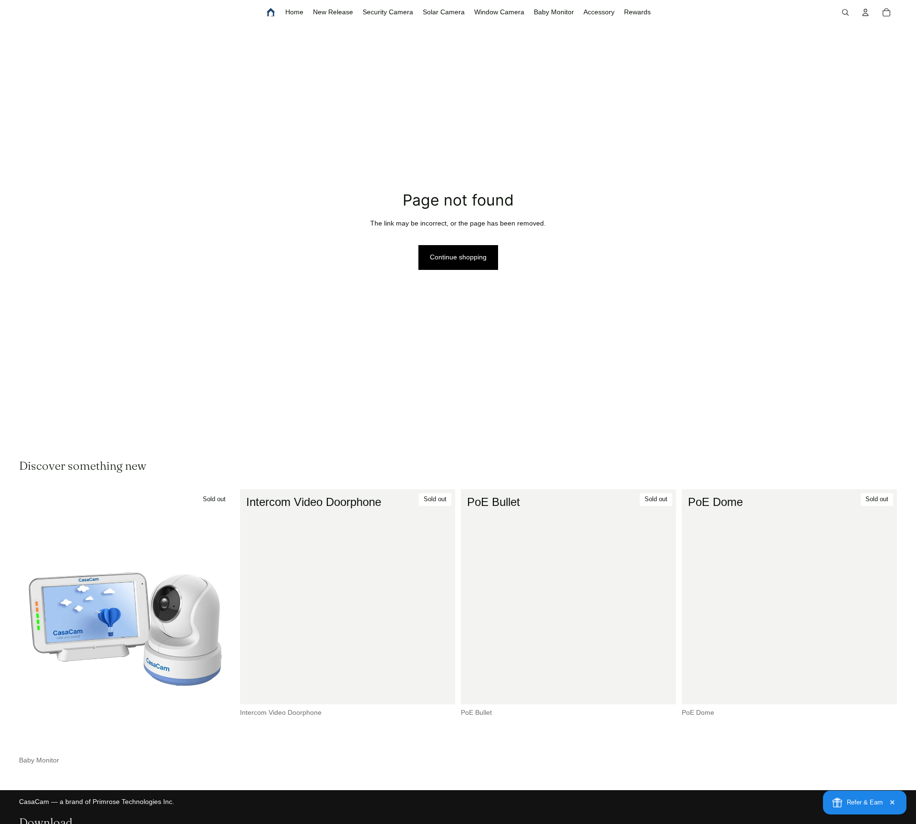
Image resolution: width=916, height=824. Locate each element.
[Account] (865, 12)
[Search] (845, 12)
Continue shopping (458, 257)
